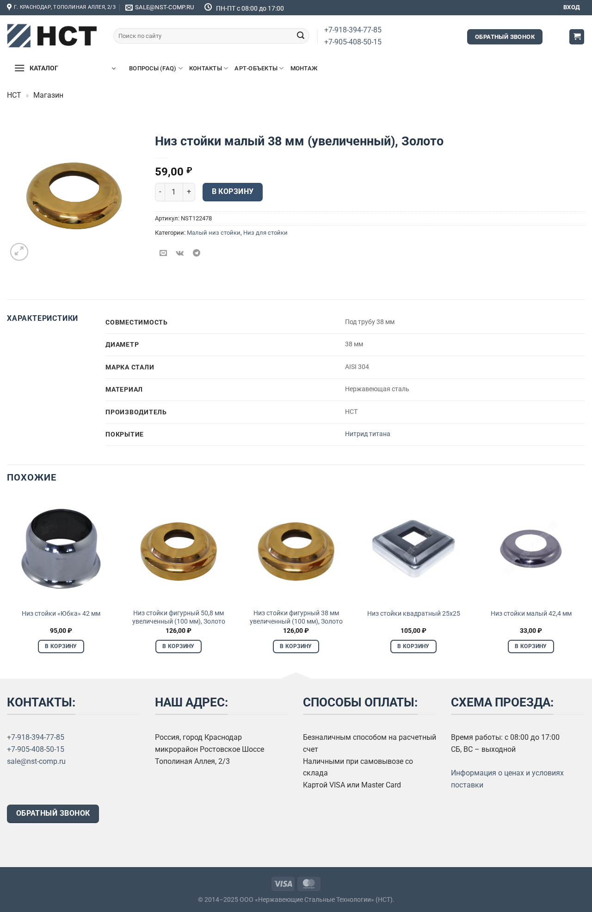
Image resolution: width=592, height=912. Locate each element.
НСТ (14, 95)
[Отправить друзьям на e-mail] (163, 253)
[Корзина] (576, 36)
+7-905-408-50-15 (353, 41)
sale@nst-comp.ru (36, 761)
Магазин (48, 95)
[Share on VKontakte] (180, 253)
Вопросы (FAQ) (152, 68)
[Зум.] (19, 252)
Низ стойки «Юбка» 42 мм (61, 614)
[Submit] (300, 36)
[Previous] (7, 582)
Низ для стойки (265, 232)
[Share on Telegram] (196, 253)
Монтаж (304, 68)
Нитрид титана (367, 434)
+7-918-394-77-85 (353, 29)
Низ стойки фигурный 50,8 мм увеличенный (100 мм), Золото (178, 617)
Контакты (205, 68)
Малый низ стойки (213, 232)
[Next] (585, 582)
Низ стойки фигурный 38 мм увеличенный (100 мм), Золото (296, 617)
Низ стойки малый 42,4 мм (531, 614)
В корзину (233, 191)
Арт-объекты (256, 68)
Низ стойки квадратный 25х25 (413, 614)
